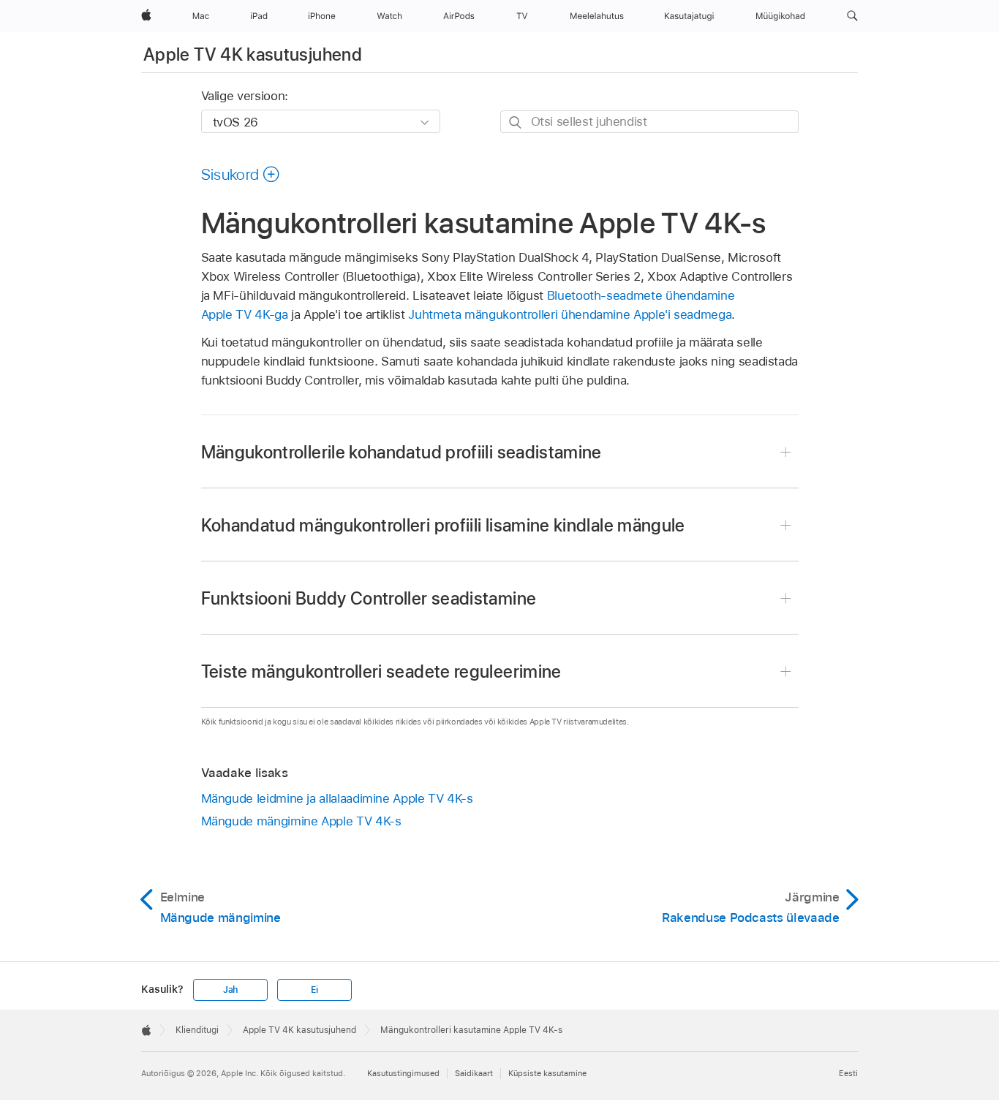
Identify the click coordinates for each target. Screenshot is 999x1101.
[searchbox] (649, 121)
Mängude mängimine (301, 821)
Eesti (848, 1073)
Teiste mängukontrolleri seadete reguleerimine (381, 671)
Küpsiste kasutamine (547, 1073)
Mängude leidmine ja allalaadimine (337, 798)
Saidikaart (474, 1073)
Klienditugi (197, 1030)
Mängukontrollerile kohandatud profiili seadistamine (401, 452)
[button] (852, 16)
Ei (314, 990)
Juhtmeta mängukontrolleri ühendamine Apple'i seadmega (569, 314)
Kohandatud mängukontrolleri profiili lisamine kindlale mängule (443, 525)
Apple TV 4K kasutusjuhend (252, 54)
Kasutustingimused (403, 1073)
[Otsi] (516, 122)
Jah (230, 990)
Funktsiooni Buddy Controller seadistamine (369, 598)
